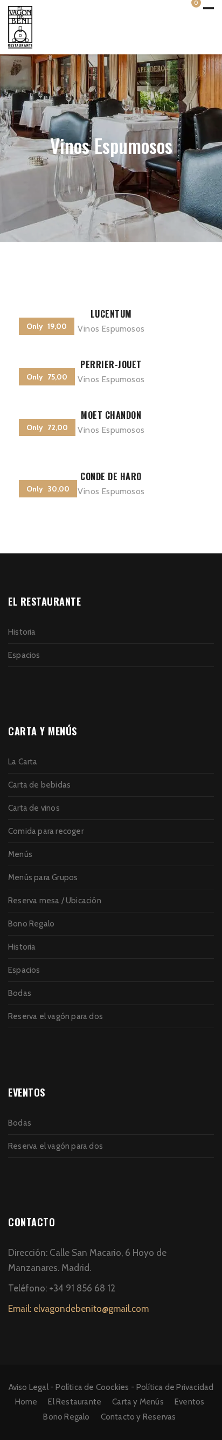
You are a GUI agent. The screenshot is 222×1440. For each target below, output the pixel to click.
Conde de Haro (111, 476)
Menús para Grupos (43, 877)
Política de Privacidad (174, 1387)
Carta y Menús (138, 1402)
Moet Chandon (111, 415)
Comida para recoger (46, 831)
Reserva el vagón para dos (55, 1016)
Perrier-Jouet (111, 364)
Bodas (19, 993)
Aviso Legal (28, 1387)
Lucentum (111, 313)
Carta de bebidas (39, 785)
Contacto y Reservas (138, 1417)
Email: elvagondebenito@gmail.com (78, 1308)
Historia (22, 632)
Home (26, 1402)
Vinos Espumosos (111, 329)
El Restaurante (74, 1402)
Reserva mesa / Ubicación (54, 900)
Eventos (189, 1402)
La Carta (23, 762)
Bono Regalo (31, 924)
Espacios (24, 655)
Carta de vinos (34, 808)
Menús (20, 854)
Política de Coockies (92, 1387)
